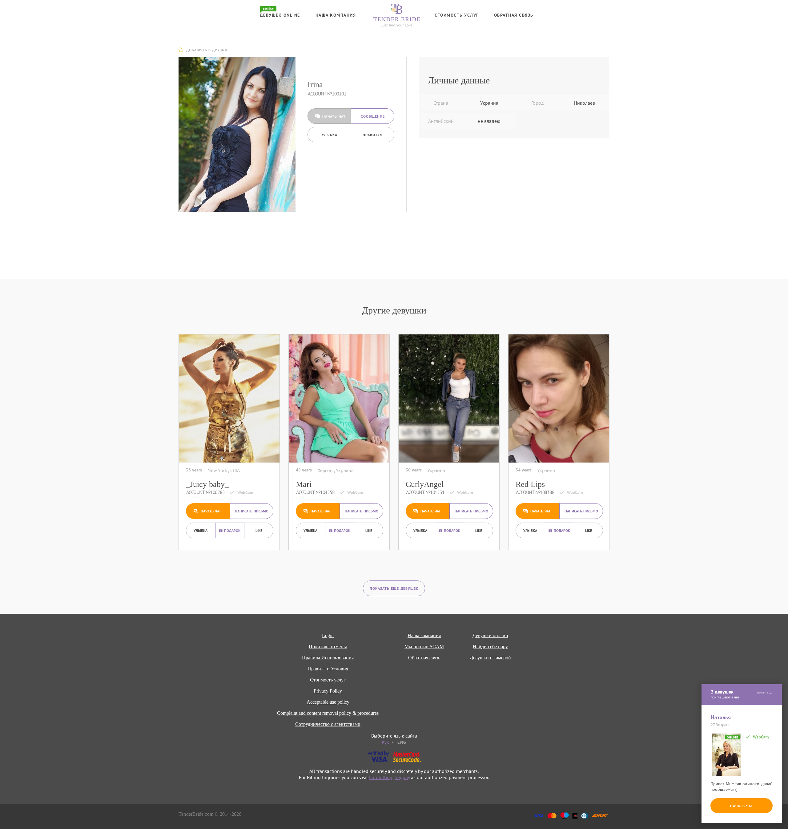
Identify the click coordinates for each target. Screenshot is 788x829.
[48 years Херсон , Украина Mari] (339, 398)
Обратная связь (513, 15)
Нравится (373, 134)
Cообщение (373, 116)
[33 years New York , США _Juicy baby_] (229, 398)
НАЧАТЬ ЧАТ (741, 805)
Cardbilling (380, 777)
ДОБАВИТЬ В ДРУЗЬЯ (206, 49)
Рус (386, 742)
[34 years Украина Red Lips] (559, 398)
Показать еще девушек (394, 588)
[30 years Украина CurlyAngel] (449, 398)
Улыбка (329, 134)
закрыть (762, 692)
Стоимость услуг (457, 15)
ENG (402, 742)
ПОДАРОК (232, 530)
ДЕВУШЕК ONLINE (280, 15)
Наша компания (336, 15)
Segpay (402, 777)
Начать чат (334, 116)
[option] (237, 134)
